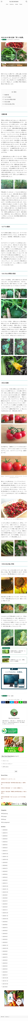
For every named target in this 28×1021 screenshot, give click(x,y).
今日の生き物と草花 (9, 104)
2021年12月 (5, 978)
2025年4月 (5, 877)
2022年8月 (5, 954)
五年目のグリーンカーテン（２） (8, 779)
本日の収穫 (7, 101)
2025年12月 (5, 853)
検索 (16, 771)
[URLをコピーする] (25, 702)
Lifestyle (5, 816)
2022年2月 (5, 972)
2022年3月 (5, 969)
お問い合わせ (5, 766)
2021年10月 (5, 983)
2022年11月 (5, 945)
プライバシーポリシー (7, 763)
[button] (3, 702)
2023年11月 (5, 915)
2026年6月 (5, 835)
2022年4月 (5, 966)
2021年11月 (5, 980)
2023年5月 (5, 933)
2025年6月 (5, 871)
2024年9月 (5, 895)
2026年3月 (5, 844)
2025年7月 (5, 868)
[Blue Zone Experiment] (14, 1)
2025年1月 (5, 883)
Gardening (4, 39)
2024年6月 (5, 904)
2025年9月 (5, 862)
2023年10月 (5, 918)
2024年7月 (5, 901)
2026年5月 (5, 838)
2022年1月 (5, 975)
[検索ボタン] (26, 1)
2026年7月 (5, 832)
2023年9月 (5, 921)
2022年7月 (5, 957)
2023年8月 (5, 924)
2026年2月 (5, 847)
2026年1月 (5, 850)
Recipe (4, 819)
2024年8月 (5, 898)
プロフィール (5, 760)
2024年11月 (5, 889)
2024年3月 (5, 907)
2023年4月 (5, 936)
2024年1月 (5, 909)
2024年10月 (5, 892)
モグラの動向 (7, 97)
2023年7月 (5, 927)
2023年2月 (5, 942)
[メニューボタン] (1, 1)
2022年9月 (5, 951)
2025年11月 (5, 856)
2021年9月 (5, 986)
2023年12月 (5, 912)
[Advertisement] (14, 20)
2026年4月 (5, 841)
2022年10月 (5, 948)
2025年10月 (5, 859)
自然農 (12, 695)
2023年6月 (5, 930)
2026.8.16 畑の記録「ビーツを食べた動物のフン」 (12, 788)
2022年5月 (5, 963)
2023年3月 (5, 939)
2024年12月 (5, 886)
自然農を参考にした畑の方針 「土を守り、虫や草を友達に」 (17, 651)
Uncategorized (6, 822)
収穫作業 (6, 94)
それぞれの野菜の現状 (10, 99)
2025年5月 (5, 874)
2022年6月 (5, 960)
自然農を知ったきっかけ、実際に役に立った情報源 (17, 660)
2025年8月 (5, 865)
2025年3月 (5, 880)
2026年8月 (5, 830)
